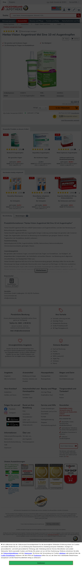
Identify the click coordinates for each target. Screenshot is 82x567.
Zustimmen (37, 555)
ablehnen (62, 553)
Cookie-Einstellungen (8, 555)
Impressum (28, 553)
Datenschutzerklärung (11, 553)
